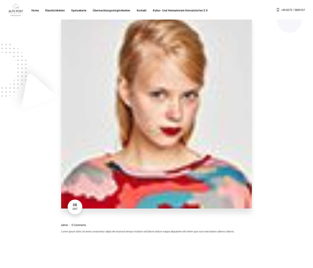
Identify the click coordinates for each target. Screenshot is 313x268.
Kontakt (141, 10)
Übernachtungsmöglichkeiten (111, 10)
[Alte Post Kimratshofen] (15, 9)
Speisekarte (78, 10)
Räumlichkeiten (55, 10)
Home (35, 10)
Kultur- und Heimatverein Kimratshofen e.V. (180, 10)
